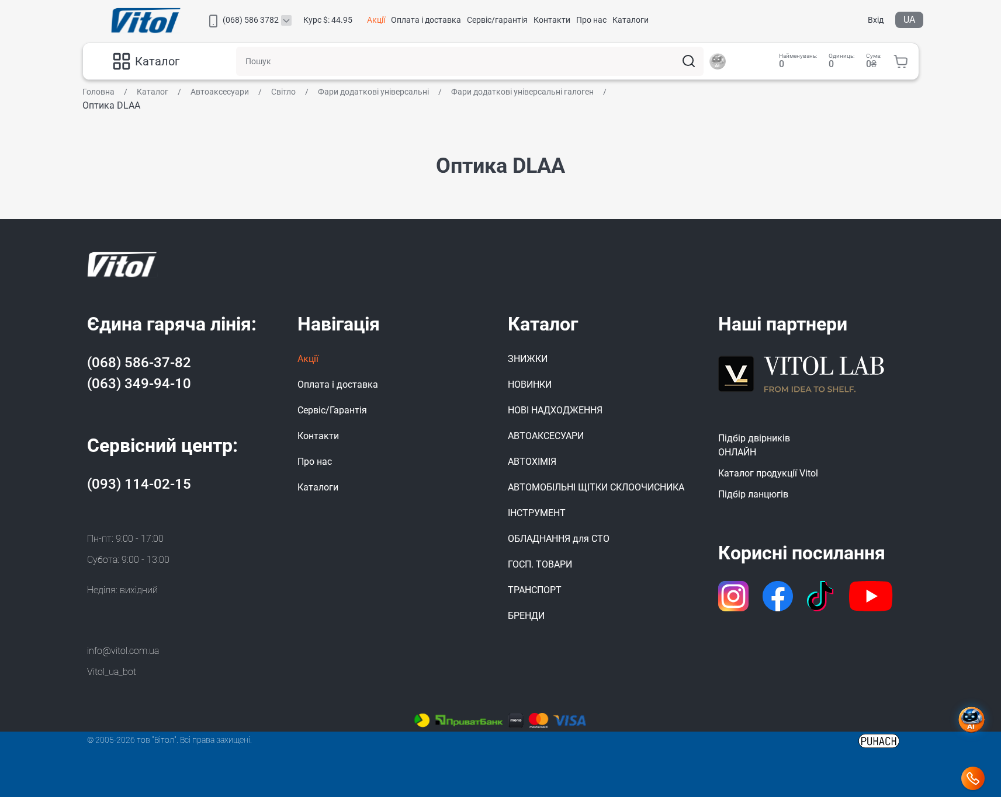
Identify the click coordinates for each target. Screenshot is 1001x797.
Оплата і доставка (426, 20)
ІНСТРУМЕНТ (537, 512)
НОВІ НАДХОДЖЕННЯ (555, 410)
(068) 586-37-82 (139, 362)
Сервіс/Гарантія (332, 410)
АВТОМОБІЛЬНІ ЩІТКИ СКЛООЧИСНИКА (596, 487)
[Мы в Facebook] (778, 596)
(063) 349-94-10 (139, 383)
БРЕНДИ (526, 615)
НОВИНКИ (530, 384)
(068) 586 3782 (251, 20)
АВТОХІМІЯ (532, 461)
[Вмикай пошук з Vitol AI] (717, 61)
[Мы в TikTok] (821, 596)
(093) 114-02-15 (139, 484)
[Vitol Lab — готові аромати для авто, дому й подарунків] (801, 372)
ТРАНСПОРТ (535, 590)
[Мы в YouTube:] (871, 596)
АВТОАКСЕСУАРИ (546, 435)
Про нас (591, 20)
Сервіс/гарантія (497, 20)
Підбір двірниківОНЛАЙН (754, 445)
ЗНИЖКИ (528, 358)
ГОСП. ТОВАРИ (540, 564)
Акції (376, 20)
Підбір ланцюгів (753, 494)
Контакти (552, 20)
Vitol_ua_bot (111, 671)
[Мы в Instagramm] (733, 596)
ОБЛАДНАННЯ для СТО (558, 538)
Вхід (876, 20)
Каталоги (630, 20)
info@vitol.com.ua (123, 650)
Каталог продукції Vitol (768, 473)
